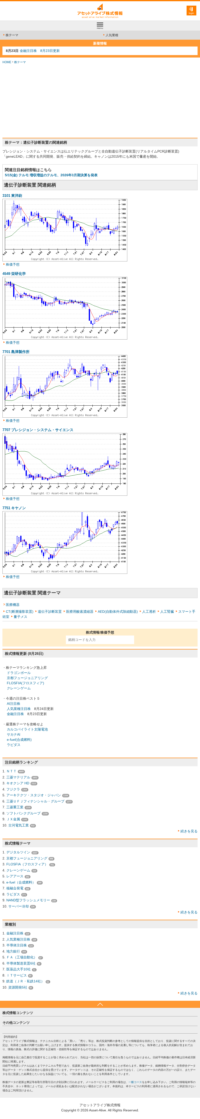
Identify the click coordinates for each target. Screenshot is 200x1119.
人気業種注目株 (19, 709)
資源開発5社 (17, 987)
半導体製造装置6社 (21, 963)
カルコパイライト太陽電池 (27, 729)
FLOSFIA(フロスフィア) (25, 683)
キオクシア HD (17, 783)
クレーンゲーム (19, 688)
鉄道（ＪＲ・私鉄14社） (25, 981)
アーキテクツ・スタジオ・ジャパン (33, 795)
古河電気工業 (18, 825)
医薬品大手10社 (18, 969)
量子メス (20, 617)
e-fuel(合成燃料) (19, 740)
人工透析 (149, 611)
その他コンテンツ (16, 1023)
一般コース (135, 1082)
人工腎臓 (167, 611)
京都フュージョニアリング (27, 678)
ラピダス (13, 745)
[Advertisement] (100, 101)
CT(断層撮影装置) (19, 611)
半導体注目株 (16, 945)
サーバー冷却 (18, 906)
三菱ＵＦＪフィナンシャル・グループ (35, 801)
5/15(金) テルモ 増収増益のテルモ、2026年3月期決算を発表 (51, 175)
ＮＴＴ (11, 771)
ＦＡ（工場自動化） (21, 957)
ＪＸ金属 (13, 819)
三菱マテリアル (18, 777)
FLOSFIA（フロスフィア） (27, 864)
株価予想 (13, 264)
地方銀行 (13, 951)
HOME (6, 62)
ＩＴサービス (16, 975)
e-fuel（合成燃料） (21, 882)
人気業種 (112, 35)
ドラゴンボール (19, 673)
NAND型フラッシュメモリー (28, 900)
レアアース (14, 876)
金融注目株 (15, 714)
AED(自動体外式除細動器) (118, 611)
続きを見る (189, 831)
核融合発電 (14, 888)
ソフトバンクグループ (23, 813)
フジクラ (13, 789)
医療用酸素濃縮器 (79, 611)
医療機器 (13, 605)
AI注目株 (13, 704)
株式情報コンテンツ (17, 1013)
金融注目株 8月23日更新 (40, 51)
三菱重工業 (14, 807)
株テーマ (12, 35)
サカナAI (13, 734)
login (191, 13)
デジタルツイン (18, 852)
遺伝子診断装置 (50, 611)
